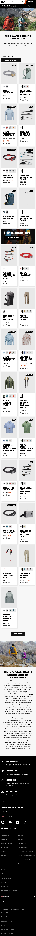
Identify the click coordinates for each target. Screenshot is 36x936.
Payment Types (22, 864)
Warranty (20, 839)
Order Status (5, 835)
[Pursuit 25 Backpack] (9, 198)
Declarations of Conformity (26, 851)
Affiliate (3, 874)
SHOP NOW (13, 238)
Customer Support (6, 843)
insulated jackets (16, 722)
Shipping (3, 851)
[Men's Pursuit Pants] (27, 298)
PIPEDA (3, 925)
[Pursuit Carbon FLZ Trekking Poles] (9, 255)
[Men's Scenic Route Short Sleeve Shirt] (27, 427)
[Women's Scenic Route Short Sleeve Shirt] (9, 427)
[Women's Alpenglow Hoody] (27, 339)
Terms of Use (5, 917)
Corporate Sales (6, 878)
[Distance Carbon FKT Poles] (27, 198)
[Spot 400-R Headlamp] (9, 513)
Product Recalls (22, 847)
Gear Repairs (22, 835)
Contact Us (4, 847)
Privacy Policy (5, 913)
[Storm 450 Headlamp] (9, 470)
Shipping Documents (24, 860)
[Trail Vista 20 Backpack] (27, 73)
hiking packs (20, 744)
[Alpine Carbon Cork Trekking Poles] (27, 382)
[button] (25, 6)
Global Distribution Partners (9, 890)
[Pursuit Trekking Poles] (9, 556)
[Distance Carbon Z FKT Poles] (27, 114)
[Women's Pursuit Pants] (27, 556)
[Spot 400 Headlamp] (9, 157)
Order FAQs (4, 839)
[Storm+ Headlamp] (9, 73)
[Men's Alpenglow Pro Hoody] (9, 114)
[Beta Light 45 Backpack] (9, 298)
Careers (3, 882)
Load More (18, 634)
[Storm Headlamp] (27, 255)
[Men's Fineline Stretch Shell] (9, 382)
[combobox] (4, 816)
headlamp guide (21, 751)
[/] (9, 6)
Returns (3, 855)
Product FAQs (22, 843)
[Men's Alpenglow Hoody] (9, 339)
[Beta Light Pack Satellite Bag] (27, 513)
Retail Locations (5, 886)
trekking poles (9, 698)
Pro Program (5, 870)
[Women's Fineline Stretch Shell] (9, 597)
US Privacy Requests (7, 933)
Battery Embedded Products (26, 855)
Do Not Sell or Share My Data (9, 929)
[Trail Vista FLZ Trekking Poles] (27, 470)
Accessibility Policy (6, 921)
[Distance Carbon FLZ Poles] (27, 157)
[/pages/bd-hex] (3, 2)
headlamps (18, 709)
